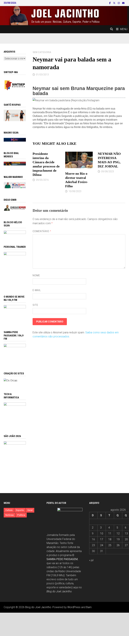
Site (35, 305)
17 (101, 539)
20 (126, 539)
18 (109, 539)
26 (118, 545)
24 (101, 545)
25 (109, 545)
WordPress (73, 607)
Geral (30, 510)
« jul (91, 560)
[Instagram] (119, 3)
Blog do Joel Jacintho (59, 591)
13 (126, 533)
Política (21, 515)
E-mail (37, 290)
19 (118, 539)
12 (118, 533)
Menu (123, 29)
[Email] (123, 3)
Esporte (20, 510)
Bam (89, 607)
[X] (114, 3)
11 (109, 533)
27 (126, 545)
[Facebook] (110, 3)
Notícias (9, 515)
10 (101, 533)
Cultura (8, 510)
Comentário (42, 231)
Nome (36, 275)
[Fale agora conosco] (10, 380)
